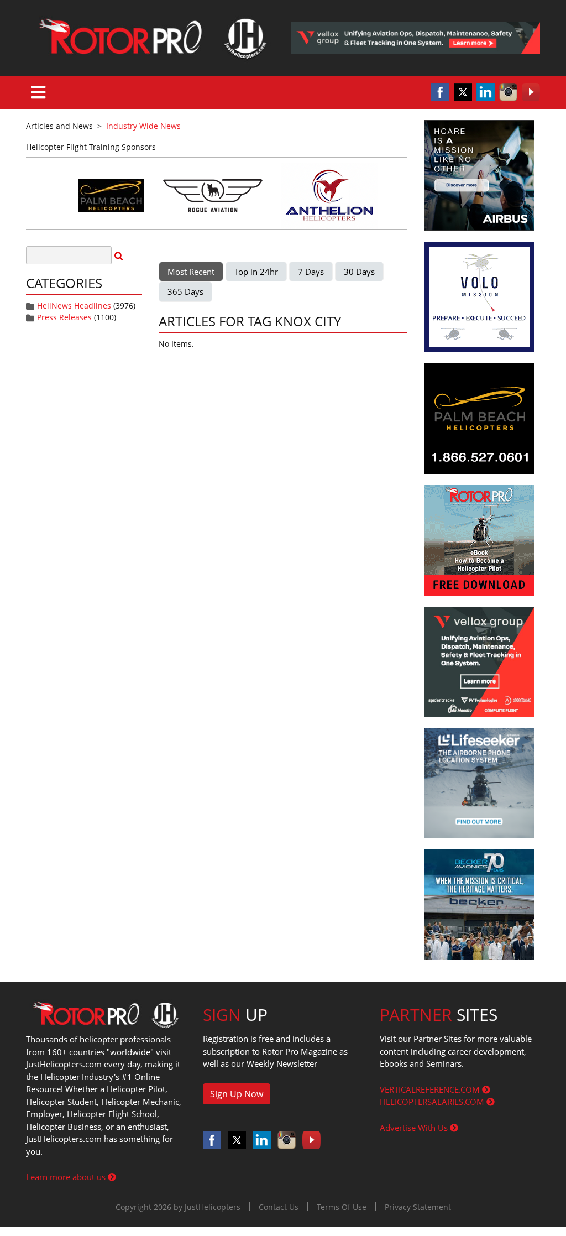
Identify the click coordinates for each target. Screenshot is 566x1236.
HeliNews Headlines (74, 305)
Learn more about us (67, 1176)
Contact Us (278, 1207)
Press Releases (64, 317)
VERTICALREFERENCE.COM (431, 1089)
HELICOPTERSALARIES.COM (433, 1101)
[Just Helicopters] (150, 38)
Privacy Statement (418, 1207)
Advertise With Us (415, 1127)
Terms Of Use (341, 1207)
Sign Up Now (236, 1094)
